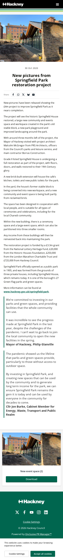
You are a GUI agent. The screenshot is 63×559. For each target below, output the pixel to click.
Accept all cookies (43, 553)
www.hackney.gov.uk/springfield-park (26, 291)
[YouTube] (31, 512)
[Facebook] (24, 512)
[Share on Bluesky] (28, 95)
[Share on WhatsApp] (18, 95)
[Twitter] (17, 512)
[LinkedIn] (46, 512)
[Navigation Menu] (57, 4)
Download (31, 479)
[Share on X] (23, 95)
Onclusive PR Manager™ (38, 534)
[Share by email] (33, 95)
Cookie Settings (31, 522)
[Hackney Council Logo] (31, 502)
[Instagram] (39, 512)
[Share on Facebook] (13, 95)
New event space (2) (31, 471)
